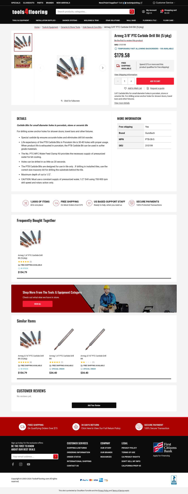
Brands (50, 3)
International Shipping (79, 461)
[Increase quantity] (131, 81)
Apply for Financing (161, 456)
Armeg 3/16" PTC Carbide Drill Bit (93, 357)
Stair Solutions (113, 20)
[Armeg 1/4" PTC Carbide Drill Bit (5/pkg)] (31, 238)
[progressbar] (94, 278)
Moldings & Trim (91, 20)
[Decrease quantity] (118, 81)
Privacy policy (129, 448)
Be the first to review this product (128, 40)
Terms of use (128, 452)
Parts (40, 3)
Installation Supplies (45, 20)
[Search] (132, 11)
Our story (105, 448)
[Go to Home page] (29, 11)
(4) (31, 362)
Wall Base (131, 20)
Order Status (74, 457)
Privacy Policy (103, 491)
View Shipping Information (125, 75)
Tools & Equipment (20, 20)
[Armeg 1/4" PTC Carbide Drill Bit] (62, 339)
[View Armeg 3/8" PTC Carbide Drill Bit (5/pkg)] (23, 42)
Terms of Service (118, 491)
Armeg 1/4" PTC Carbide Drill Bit (61, 357)
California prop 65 (131, 466)
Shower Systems (69, 20)
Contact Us (73, 466)
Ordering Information (78, 452)
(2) (31, 262)
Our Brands (106, 452)
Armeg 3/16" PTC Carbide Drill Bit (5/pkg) (31, 357)
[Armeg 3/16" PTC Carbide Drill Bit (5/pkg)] (31, 339)
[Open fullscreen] (71, 67)
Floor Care (168, 20)
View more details (122, 103)
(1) (62, 362)
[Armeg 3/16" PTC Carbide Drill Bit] (94, 339)
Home (37, 27)
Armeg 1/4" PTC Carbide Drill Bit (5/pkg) (30, 256)
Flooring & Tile (149, 20)
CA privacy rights (131, 457)
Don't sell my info (131, 461)
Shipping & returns (77, 448)
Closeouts (28, 3)
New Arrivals (63, 3)
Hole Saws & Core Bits (92, 27)
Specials (15, 3)
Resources (106, 457)
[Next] (102, 67)
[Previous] (40, 67)
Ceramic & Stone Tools (70, 27)
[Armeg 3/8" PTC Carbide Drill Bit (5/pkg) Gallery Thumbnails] (23, 52)
